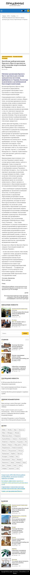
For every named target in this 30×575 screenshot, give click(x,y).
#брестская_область (7, 436)
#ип (26, 442)
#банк (3, 433)
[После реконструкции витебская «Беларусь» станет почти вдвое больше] (6, 519)
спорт (17, 468)
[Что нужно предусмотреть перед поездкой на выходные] (6, 562)
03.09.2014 (5, 69)
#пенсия (4, 450)
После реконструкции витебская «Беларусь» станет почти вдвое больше (18, 521)
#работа (13, 453)
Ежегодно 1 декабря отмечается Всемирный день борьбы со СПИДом (13, 405)
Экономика (14, 310)
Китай (14, 465)
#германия (17, 436)
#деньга (15, 439)
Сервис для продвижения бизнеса (11, 491)
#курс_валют (18, 445)
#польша (20, 450)
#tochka (10, 430)
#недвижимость (6, 448)
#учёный (18, 462)
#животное (5, 442)
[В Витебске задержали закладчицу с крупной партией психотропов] (6, 368)
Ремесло (14, 537)
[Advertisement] (15, 36)
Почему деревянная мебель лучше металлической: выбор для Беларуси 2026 (20, 358)
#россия (20, 453)
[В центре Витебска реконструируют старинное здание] (6, 347)
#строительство (6, 459)
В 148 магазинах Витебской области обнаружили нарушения (20, 313)
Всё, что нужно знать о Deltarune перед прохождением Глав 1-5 (19, 323)
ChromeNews (22, 571)
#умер (12, 462)
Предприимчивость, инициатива (19, 515)
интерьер (4, 468)
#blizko (4, 430)
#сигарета (4, 456)
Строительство (15, 517)
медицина (11, 468)
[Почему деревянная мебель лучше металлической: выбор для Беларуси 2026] (6, 358)
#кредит (10, 445)
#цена (24, 462)
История (14, 527)
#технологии (5, 462)
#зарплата (12, 442)
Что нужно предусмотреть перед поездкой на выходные (20, 562)
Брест (3, 465)
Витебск (9, 465)
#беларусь (10, 433)
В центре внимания (17, 56)
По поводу (4, 58)
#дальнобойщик (6, 439)
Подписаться (28, 11)
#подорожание (12, 450)
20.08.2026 (15, 317)
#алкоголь (21, 430)
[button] (1, 10)
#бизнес (17, 433)
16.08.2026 (15, 566)
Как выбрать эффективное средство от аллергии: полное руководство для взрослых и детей (14, 482)
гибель (20, 465)
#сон (17, 456)
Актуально (14, 548)
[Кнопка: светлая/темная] (22, 10)
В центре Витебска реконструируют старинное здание (17, 346)
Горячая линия (24, 308)
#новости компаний (17, 448)
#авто (15, 430)
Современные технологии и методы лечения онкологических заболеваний (13, 487)
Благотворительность (7, 56)
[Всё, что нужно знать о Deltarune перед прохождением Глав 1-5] (6, 323)
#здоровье (20, 442)
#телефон (19, 459)
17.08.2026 (15, 371)
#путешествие (5, 453)
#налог (25, 445)
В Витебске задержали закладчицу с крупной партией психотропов (19, 368)
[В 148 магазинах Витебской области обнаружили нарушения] (6, 312)
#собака (11, 456)
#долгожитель (22, 439)
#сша (13, 459)
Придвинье (15, 3)
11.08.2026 (15, 326)
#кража (4, 445)
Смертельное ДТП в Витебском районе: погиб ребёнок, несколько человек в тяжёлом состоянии (13, 476)
